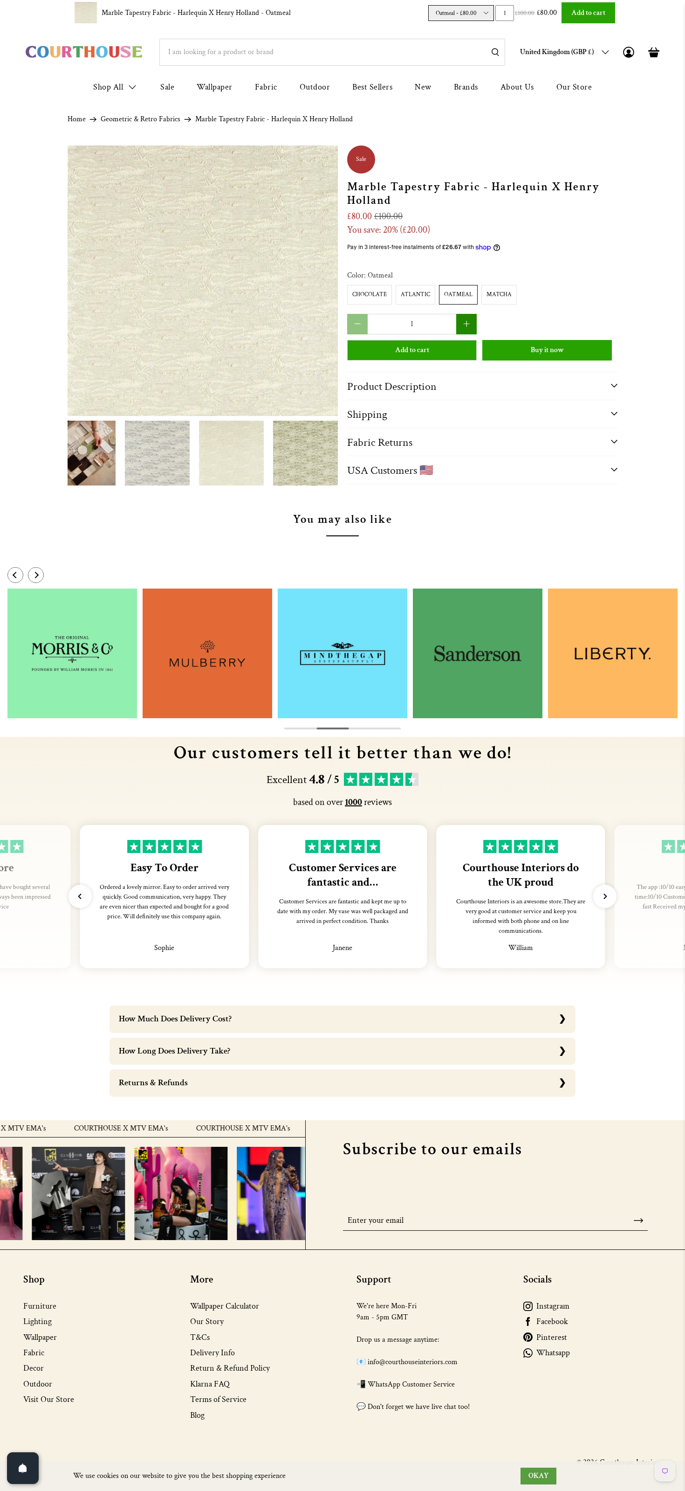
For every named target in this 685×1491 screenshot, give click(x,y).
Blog (197, 1415)
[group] (72, 653)
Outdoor (315, 87)
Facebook (552, 1321)
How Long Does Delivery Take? (174, 1051)
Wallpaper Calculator (224, 1306)
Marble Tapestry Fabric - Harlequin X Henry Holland (196, 13)
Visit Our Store (48, 1399)
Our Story (207, 1321)
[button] (80, 896)
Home (77, 119)
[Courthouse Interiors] (83, 52)
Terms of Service (218, 1399)
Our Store (574, 87)
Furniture (39, 1306)
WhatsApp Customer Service (411, 1384)
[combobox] (332, 52)
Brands (466, 87)
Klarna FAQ (210, 1384)
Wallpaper (215, 87)
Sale (167, 87)
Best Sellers (372, 87)
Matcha (499, 294)
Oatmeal (458, 294)
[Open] (23, 1468)
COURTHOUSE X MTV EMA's (90, 1128)
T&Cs (200, 1337)
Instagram (552, 1306)
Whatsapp (553, 1352)
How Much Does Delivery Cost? (175, 1019)
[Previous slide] (15, 575)
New (423, 87)
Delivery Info (212, 1352)
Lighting (37, 1321)
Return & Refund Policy (230, 1368)
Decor (33, 1368)
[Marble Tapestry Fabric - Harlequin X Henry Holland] (203, 281)
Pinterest (551, 1337)
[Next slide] (36, 575)
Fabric (266, 87)
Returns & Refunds (153, 1083)
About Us (517, 87)
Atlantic (415, 294)
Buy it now (547, 350)
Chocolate (369, 294)
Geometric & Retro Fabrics (140, 119)
